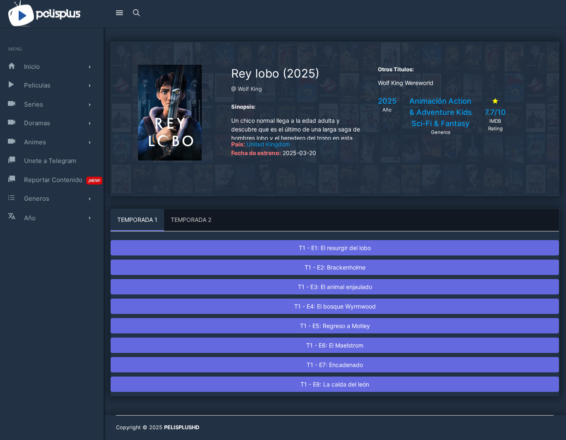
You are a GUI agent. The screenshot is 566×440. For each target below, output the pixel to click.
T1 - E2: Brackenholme (335, 267)
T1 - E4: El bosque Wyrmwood (335, 306)
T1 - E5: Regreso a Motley (335, 325)
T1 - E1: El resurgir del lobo (335, 247)
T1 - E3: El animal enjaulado (335, 286)
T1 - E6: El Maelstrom (334, 345)
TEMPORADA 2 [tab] (191, 219)
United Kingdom (268, 144)
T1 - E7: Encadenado (335, 364)
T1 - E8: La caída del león (334, 384)
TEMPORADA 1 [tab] (137, 219)
